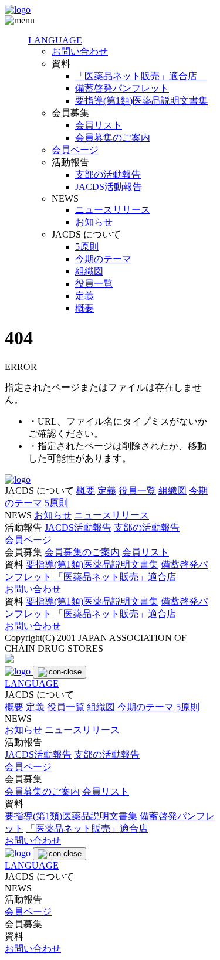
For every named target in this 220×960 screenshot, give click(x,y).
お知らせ (94, 222)
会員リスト (98, 125)
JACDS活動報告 (108, 187)
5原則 (87, 247)
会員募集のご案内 (112, 138)
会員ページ (75, 150)
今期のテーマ (103, 259)
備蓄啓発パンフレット (122, 88)
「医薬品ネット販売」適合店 (141, 76)
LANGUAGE (55, 40)
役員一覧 (94, 284)
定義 (84, 296)
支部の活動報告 (108, 174)
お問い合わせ (80, 51)
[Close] (59, 672)
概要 (84, 308)
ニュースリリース (112, 210)
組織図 (89, 271)
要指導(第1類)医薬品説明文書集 (141, 101)
